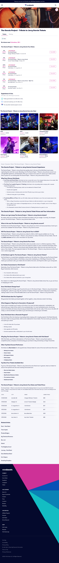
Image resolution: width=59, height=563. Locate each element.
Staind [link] (2, 443)
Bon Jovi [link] (3, 440)
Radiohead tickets (8, 379)
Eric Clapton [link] (4, 457)
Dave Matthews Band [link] (6, 453)
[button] (3, 38)
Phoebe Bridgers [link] (5, 433)
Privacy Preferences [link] (6, 552)
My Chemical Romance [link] (7, 436)
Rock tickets (12, 347)
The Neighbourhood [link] (6, 447)
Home (2, 164)
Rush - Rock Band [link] (5, 426)
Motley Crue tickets (8, 350)
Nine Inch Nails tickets (9, 370)
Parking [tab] (11, 34)
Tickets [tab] (4, 34)
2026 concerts (7, 237)
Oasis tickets (7, 372)
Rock (12, 164)
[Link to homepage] (29, 5)
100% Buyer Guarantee (35, 1)
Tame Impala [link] (4, 429)
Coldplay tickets (8, 360)
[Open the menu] (2, 5)
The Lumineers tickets (9, 377)
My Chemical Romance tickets (11, 374)
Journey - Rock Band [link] (6, 450)
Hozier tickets (7, 352)
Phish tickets (7, 357)
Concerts (7, 164)
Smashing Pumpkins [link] (6, 460)
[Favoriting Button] (56, 9)
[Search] (55, 5)
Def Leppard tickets (9, 355)
